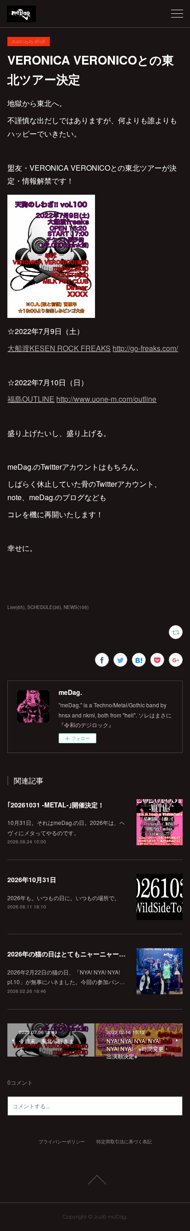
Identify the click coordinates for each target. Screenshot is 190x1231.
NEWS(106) (76, 607)
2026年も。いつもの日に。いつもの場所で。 (63, 898)
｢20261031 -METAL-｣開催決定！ (55, 804)
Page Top (95, 1180)
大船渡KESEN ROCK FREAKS (59, 348)
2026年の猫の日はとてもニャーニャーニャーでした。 (85, 953)
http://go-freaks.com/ (145, 348)
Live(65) (15, 607)
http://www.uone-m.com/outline (106, 399)
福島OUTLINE (30, 399)
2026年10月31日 (31, 879)
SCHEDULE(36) (44, 607)
